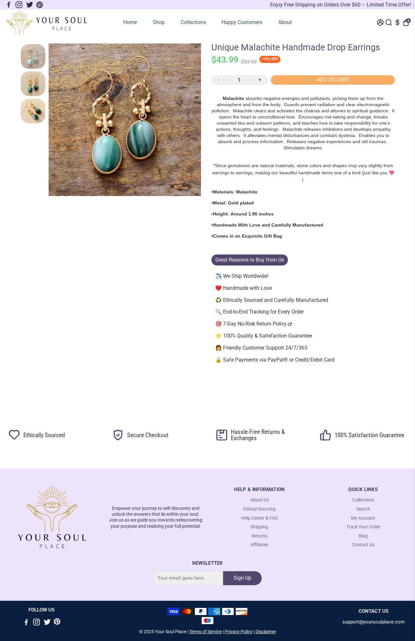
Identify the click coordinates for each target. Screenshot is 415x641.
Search (363, 509)
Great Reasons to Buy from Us (249, 260)
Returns (259, 536)
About (285, 22)
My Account (363, 518)
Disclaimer (265, 631)
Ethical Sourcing (259, 509)
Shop (159, 22)
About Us (259, 500)
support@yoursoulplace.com (373, 622)
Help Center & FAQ (259, 518)
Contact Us (363, 544)
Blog (363, 536)
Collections (193, 22)
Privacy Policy (239, 631)
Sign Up (242, 578)
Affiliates (259, 544)
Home (130, 22)
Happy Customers (241, 22)
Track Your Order (363, 526)
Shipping (259, 526)
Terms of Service (205, 631)
